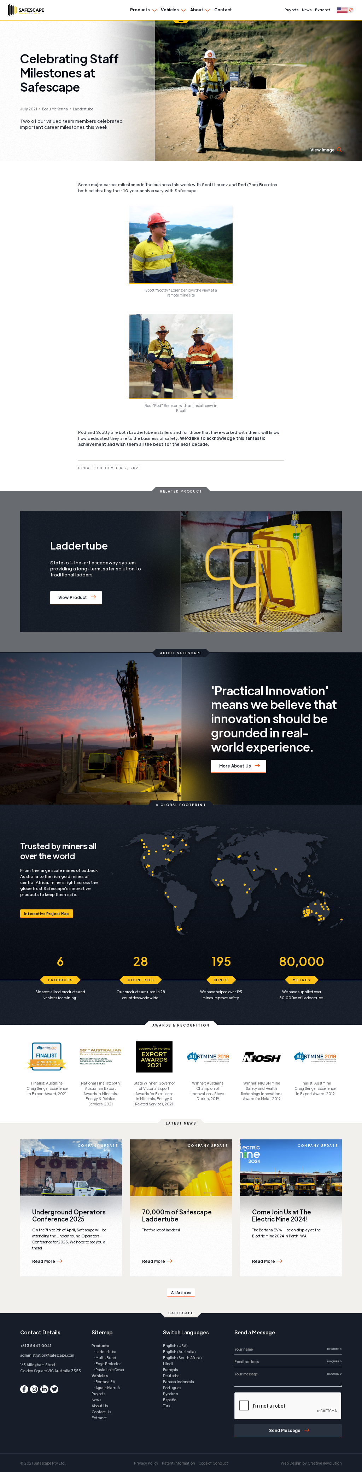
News (306, 9)
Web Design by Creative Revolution (311, 1463)
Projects (291, 9)
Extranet (322, 9)
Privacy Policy (146, 1463)
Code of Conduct (213, 1463)
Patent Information (178, 1463)
